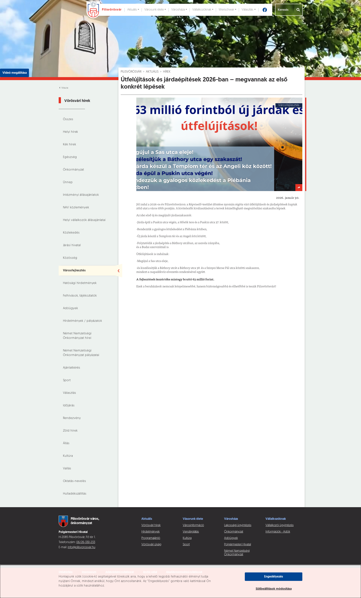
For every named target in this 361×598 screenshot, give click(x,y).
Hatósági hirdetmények (80, 283)
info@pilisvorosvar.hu (81, 547)
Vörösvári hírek (151, 525)
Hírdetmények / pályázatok (82, 321)
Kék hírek (69, 144)
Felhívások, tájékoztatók (80, 295)
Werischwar (226, 9)
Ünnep (68, 182)
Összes (68, 119)
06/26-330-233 (85, 542)
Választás (247, 9)
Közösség (70, 258)
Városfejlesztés (74, 270)
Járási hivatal (72, 245)
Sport (67, 380)
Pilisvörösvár (131, 71)
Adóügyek (70, 308)
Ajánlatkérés (71, 367)
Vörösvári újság (151, 544)
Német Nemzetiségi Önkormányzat (237, 552)
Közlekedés (71, 232)
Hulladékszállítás (74, 493)
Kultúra (68, 456)
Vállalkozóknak (201, 9)
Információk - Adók (277, 531)
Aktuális (132, 9)
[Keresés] (298, 10)
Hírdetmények (150, 531)
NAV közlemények (76, 207)
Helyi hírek (70, 132)
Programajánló (150, 538)
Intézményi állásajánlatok (81, 195)
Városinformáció (193, 525)
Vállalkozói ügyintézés (279, 525)
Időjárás (69, 405)
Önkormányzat (73, 169)
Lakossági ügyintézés (237, 525)
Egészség (70, 157)
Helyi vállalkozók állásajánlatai (84, 220)
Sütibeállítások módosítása (274, 588)
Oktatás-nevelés (74, 481)
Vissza (64, 88)
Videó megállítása (14, 72)
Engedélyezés (273, 576)
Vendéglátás (191, 531)
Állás (66, 443)
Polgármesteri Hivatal (237, 544)
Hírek (167, 71)
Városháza (178, 9)
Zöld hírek (70, 430)
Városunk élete (154, 9)
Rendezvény (72, 418)
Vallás (67, 468)
